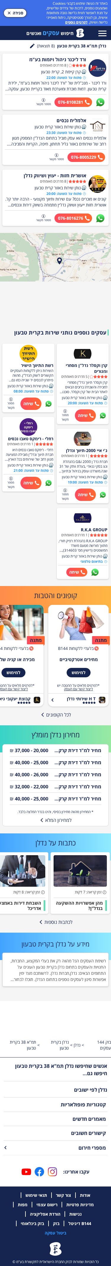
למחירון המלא (58, 820)
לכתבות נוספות (58, 922)
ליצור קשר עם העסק (78, 689)
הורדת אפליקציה (45, 1214)
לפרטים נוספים (76, 22)
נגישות (75, 1214)
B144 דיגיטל (79, 1223)
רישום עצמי (46, 1204)
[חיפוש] (32, 46)
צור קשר (63, 1195)
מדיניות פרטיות (80, 1204)
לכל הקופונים (58, 714)
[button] (83, 71)
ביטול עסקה (55, 1233)
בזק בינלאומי (32, 1223)
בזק (56, 1223)
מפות (23, 1204)
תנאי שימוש (36, 1195)
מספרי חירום (92, 1147)
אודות (85, 1195)
